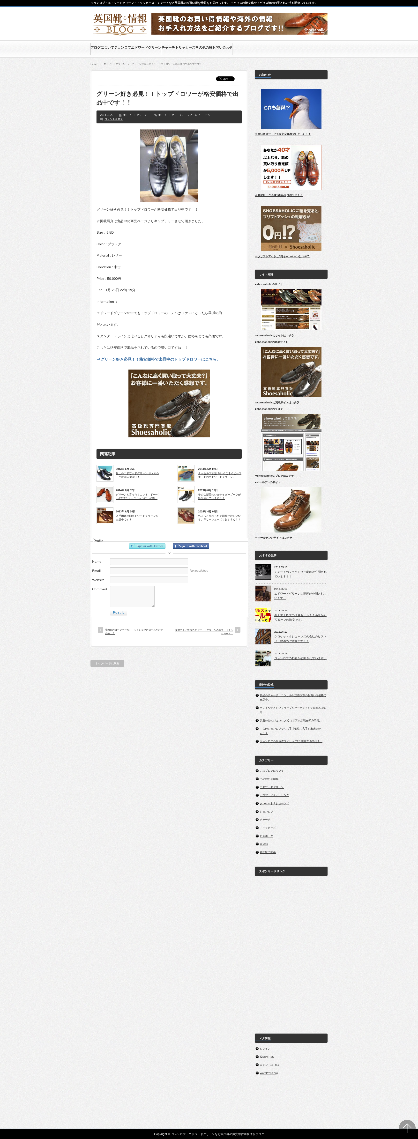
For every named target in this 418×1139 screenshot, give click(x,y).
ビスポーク (266, 836)
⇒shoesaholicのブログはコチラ (274, 475)
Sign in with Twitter (147, 546)
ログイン (265, 1048)
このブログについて (272, 770)
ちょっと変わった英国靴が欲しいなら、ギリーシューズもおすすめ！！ (219, 517)
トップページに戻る (107, 663)
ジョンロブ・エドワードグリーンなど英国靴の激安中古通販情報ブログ (217, 1134)
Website (98, 580)
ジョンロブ (266, 811)
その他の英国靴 (269, 778)
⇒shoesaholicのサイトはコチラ (274, 335)
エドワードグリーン (114, 64)
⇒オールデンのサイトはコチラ (273, 537)
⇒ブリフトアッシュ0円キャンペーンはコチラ (282, 256)
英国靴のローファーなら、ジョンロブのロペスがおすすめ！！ (134, 632)
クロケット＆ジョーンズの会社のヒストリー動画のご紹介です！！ (300, 639)
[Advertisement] (291, 952)
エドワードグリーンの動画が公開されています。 (300, 596)
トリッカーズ (268, 827)
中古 (207, 114)
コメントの (269, 1064)
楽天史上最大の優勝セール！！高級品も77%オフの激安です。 (300, 617)
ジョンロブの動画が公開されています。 (300, 658)
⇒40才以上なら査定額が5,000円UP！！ (279, 195)
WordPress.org (269, 1073)
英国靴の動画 (268, 852)
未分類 (264, 844)
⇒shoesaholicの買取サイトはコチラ (277, 402)
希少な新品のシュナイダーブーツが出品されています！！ (219, 496)
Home (93, 64)
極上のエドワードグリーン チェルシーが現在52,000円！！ (137, 475)
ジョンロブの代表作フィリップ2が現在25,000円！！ (291, 741)
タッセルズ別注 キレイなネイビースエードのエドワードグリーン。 (219, 475)
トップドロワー (193, 114)
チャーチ (265, 819)
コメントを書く (113, 119)
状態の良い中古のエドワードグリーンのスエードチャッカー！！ (204, 632)
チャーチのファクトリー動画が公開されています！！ (300, 574)
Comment (99, 589)
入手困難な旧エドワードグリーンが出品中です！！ (137, 517)
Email (96, 571)
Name (96, 561)
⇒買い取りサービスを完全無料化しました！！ (283, 134)
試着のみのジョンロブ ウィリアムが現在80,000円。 (291, 720)
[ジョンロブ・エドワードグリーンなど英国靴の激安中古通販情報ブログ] (120, 34)
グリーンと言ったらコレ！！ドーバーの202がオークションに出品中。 (137, 496)
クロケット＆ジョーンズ (274, 803)
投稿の (267, 1056)
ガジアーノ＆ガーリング (274, 795)
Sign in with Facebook (191, 546)
